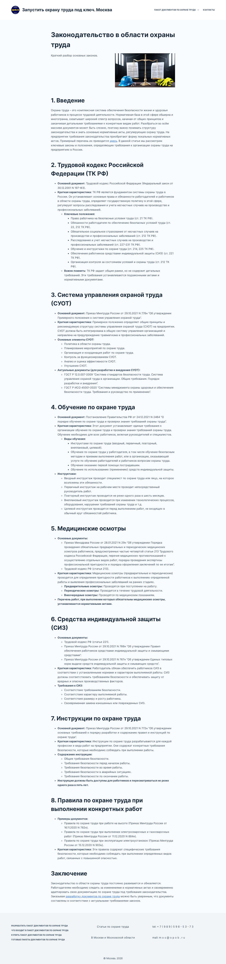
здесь (113, 140)
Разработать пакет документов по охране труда (39, 925)
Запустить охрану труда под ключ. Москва (67, 9)
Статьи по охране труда (113, 926)
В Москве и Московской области (113, 937)
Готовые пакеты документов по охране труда (38, 939)
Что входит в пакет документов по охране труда (39, 930)
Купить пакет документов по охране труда (36, 935)
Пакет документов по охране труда (175, 10)
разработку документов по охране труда (93, 896)
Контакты (209, 10)
